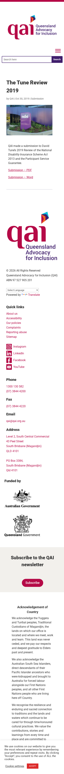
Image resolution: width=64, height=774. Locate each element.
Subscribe (32, 583)
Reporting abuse (16, 332)
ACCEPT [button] (32, 766)
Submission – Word (20, 177)
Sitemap (11, 336)
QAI (12, 98)
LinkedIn (18, 353)
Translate (34, 294)
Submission (37, 98)
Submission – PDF (20, 170)
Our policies (13, 323)
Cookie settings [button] (14, 766)
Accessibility (14, 318)
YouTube (18, 367)
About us (11, 313)
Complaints (13, 327)
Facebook (19, 360)
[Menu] (58, 50)
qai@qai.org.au (15, 421)
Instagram (19, 346)
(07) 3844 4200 (16, 391)
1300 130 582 (15, 386)
